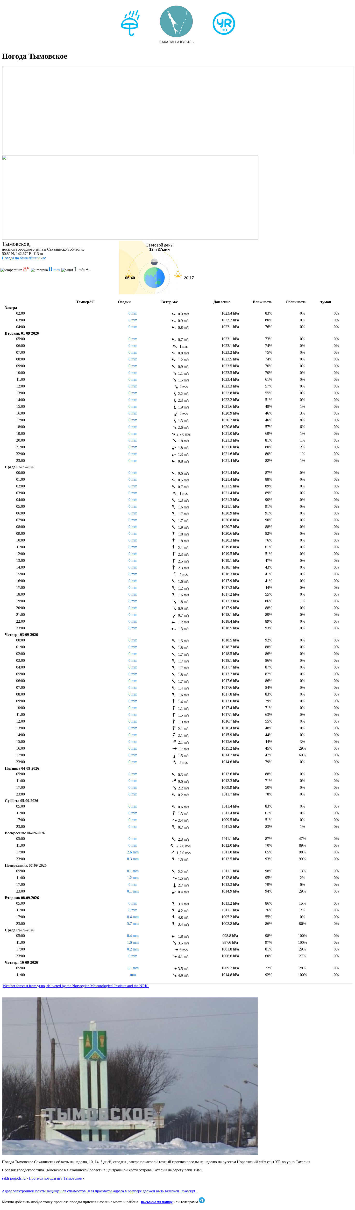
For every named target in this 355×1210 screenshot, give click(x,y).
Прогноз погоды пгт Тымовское (56, 1178)
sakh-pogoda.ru (14, 1178)
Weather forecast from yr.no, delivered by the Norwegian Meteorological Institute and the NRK (76, 986)
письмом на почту (156, 1202)
